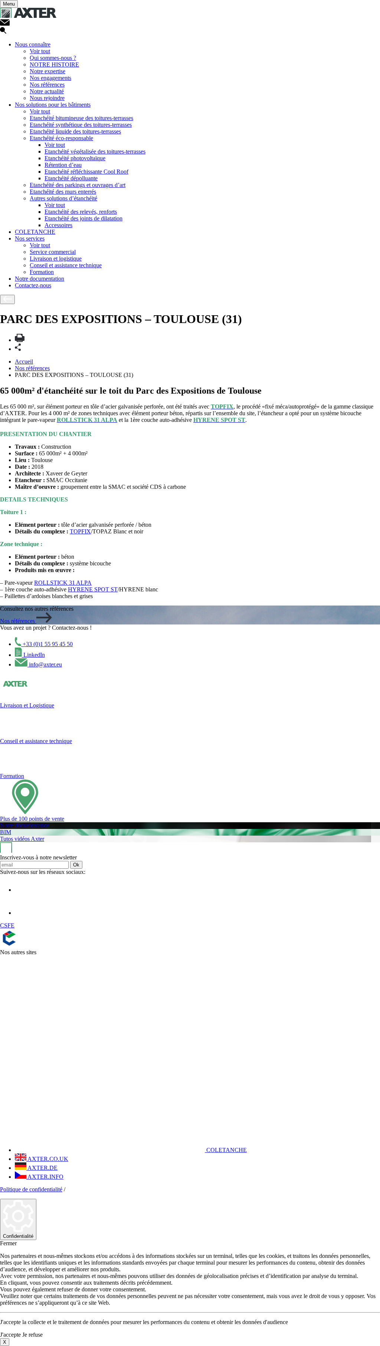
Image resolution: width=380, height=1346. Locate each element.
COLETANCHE (35, 232)
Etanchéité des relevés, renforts (81, 212)
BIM (5, 832)
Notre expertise (47, 71)
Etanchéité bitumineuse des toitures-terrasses (81, 118)
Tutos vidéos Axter (22, 839)
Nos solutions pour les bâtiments (53, 104)
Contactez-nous (33, 285)
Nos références (47, 84)
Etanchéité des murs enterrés (63, 191)
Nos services (30, 238)
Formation (42, 272)
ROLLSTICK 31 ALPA (63, 583)
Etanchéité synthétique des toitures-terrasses (81, 125)
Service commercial (53, 252)
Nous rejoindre (47, 98)
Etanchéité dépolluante (71, 178)
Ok (76, 865)
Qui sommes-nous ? (53, 58)
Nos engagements (50, 78)
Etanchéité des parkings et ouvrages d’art (77, 185)
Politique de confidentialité (31, 1189)
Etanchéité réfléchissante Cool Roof (86, 171)
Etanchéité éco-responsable (61, 138)
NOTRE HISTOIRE (54, 64)
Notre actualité (47, 91)
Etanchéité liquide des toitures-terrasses (75, 131)
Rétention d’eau (63, 165)
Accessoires (58, 225)
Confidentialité (18, 1236)
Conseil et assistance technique (66, 265)
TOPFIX (80, 531)
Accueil (24, 361)
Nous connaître (32, 44)
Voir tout (40, 51)
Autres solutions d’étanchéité (63, 198)
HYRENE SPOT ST (93, 589)
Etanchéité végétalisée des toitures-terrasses (95, 151)
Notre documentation (39, 278)
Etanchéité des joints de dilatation (83, 218)
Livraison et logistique (56, 258)
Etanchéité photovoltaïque (75, 158)
